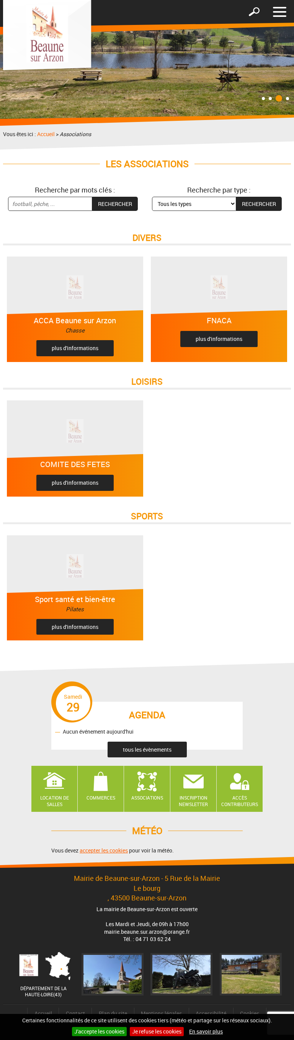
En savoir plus (206, 1031)
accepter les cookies (104, 850)
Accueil (46, 134)
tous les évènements (147, 749)
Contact (75, 1013)
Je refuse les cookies (156, 1031)
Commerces (101, 798)
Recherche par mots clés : (75, 189)
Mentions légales (161, 1013)
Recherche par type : (219, 189)
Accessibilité (211, 1013)
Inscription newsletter (193, 801)
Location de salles (54, 801)
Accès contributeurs (239, 801)
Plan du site (113, 1013)
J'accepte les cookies (99, 1031)
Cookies (249, 1013)
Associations (147, 798)
